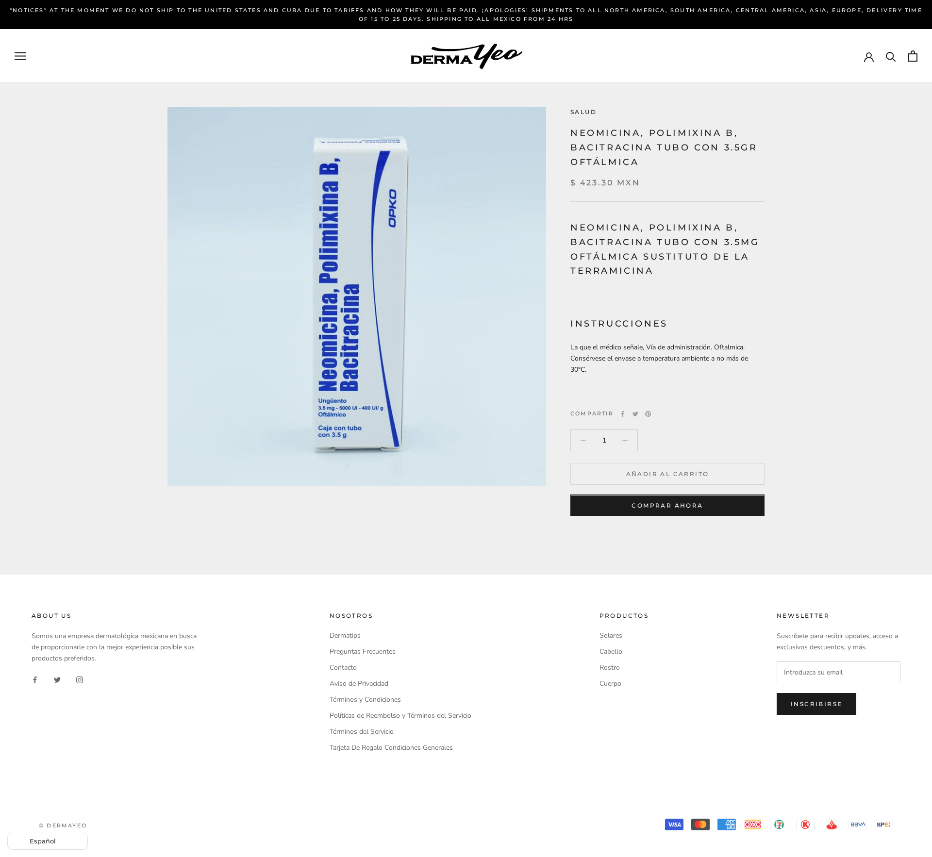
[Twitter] (635, 414)
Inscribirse (816, 704)
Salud (583, 111)
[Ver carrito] (912, 56)
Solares (610, 635)
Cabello (610, 651)
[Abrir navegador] (20, 56)
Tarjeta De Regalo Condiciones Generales (391, 747)
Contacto (343, 667)
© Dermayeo (63, 825)
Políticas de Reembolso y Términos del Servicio (400, 715)
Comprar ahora (667, 506)
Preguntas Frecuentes (363, 651)
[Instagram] (79, 679)
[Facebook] (623, 414)
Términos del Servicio (362, 731)
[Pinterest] (648, 414)
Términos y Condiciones (365, 699)
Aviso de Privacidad (359, 683)
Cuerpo (610, 683)
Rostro (609, 667)
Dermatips (345, 635)
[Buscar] (891, 56)
